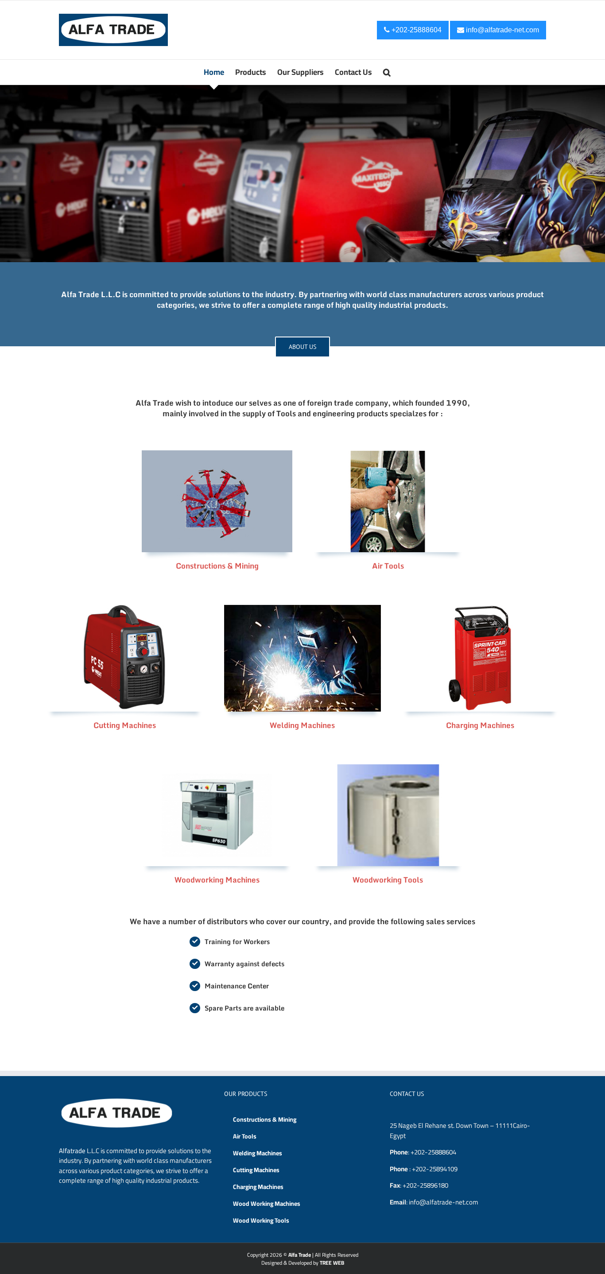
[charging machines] (480, 608)
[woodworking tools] (388, 767)
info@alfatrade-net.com (501, 30)
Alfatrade (72, 1150)
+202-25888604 (416, 30)
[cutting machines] (124, 608)
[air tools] (388, 453)
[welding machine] (302, 608)
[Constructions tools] (217, 453)
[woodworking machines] (217, 767)
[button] (387, 72)
